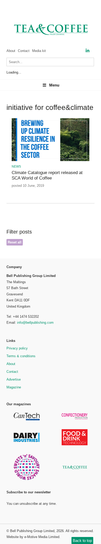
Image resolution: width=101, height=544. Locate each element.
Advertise (13, 379)
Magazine (13, 387)
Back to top (82, 540)
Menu (54, 85)
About (10, 51)
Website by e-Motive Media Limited (32, 537)
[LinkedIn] (87, 51)
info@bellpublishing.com (35, 322)
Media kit (39, 51)
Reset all (14, 242)
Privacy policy (17, 348)
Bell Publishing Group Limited (32, 531)
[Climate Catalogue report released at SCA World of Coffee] (50, 160)
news (16, 166)
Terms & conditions (20, 356)
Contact (24, 51)
